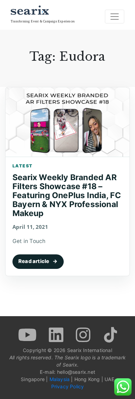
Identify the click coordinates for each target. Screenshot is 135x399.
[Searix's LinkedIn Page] (57, 334)
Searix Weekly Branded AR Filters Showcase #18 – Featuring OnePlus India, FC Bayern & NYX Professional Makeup (66, 195)
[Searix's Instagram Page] (84, 334)
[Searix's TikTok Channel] (109, 334)
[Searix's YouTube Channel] (28, 334)
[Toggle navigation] (114, 16)
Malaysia (60, 379)
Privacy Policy (67, 386)
